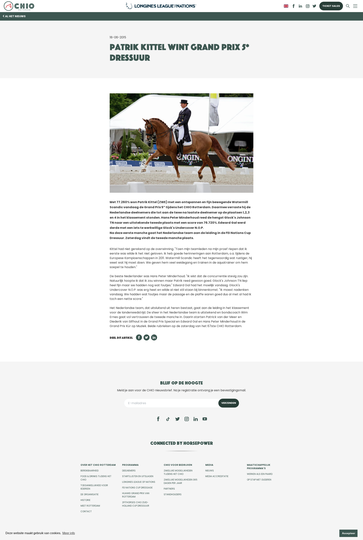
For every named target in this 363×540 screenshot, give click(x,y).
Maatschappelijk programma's (258, 466)
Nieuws (209, 470)
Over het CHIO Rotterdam (98, 465)
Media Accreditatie (216, 476)
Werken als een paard (259, 474)
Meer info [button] (68, 533)
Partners (169, 488)
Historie (85, 500)
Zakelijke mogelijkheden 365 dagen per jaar (180, 481)
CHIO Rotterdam (20, 6)
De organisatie (90, 494)
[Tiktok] (168, 419)
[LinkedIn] (300, 6)
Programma (130, 465)
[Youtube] (204, 419)
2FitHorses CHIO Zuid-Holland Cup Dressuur (135, 504)
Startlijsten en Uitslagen (137, 476)
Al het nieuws (15, 16)
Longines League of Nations (138, 482)
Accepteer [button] (348, 533)
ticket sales (331, 6)
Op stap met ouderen (259, 479)
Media (209, 465)
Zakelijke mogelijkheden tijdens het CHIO (178, 472)
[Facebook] (158, 419)
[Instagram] (186, 419)
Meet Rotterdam (90, 505)
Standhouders (173, 494)
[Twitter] (177, 419)
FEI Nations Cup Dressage (137, 487)
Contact (86, 511)
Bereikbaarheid (90, 470)
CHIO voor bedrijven (178, 465)
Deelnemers (129, 470)
